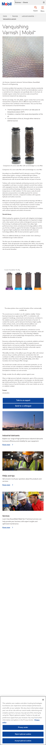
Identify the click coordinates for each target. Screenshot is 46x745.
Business (15, 16)
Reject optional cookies (23, 734)
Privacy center (23, 727)
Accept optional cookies (23, 741)
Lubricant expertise (28, 16)
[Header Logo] (7, 2)
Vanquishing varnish (9, 19)
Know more (6, 445)
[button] (42, 8)
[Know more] (23, 421)
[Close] (43, 699)
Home (5, 16)
